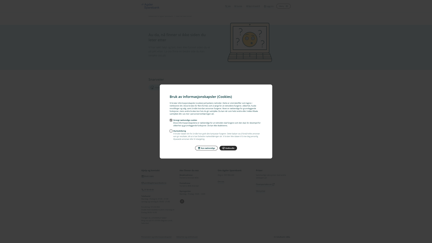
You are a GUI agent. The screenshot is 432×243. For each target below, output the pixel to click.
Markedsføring (179, 131)
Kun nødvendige (208, 148)
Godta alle (229, 148)
